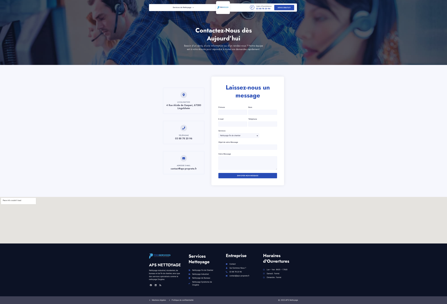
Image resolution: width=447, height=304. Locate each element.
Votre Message (224, 154)
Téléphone (184, 135)
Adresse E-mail (184, 165)
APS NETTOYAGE (165, 265)
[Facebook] (151, 285)
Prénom (221, 107)
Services (221, 131)
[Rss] (160, 285)
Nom (250, 107)
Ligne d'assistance (264, 6)
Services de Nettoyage (182, 7)
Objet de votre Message (228, 142)
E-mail (221, 119)
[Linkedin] (155, 285)
